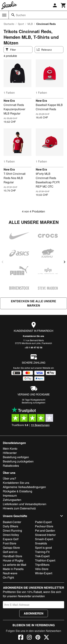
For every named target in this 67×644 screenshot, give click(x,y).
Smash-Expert (44, 539)
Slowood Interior (45, 535)
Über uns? (9, 478)
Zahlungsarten (12, 500)
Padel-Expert (43, 522)
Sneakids (41, 543)
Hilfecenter (10, 453)
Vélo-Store (41, 569)
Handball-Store (12, 556)
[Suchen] (13, 15)
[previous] (2, 261)
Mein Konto (10, 448)
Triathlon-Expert (45, 560)
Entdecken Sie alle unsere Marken (33, 303)
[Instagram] (29, 637)
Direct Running (12, 530)
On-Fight (8, 577)
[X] (46, 637)
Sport (21, 24)
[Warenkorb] (63, 5)
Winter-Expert (43, 573)
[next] (64, 261)
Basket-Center (12, 522)
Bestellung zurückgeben (33, 402)
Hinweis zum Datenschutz (19, 508)
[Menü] (4, 15)
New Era (9, 101)
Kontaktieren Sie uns (33, 336)
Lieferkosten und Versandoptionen (24, 504)
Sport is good (43, 547)
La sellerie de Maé (14, 565)
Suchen (21, 15)
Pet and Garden (45, 530)
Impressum (10, 495)
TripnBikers (42, 565)
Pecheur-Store (44, 526)
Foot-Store (9, 543)
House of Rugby (13, 560)
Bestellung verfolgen (16, 457)
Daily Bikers (10, 526)
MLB (30, 24)
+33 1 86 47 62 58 (33, 347)
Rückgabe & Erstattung (17, 491)
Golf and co (10, 552)
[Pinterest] (38, 637)
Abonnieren (33, 613)
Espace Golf (10, 539)
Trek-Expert (42, 556)
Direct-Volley (11, 535)
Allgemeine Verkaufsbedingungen (24, 487)
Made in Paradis (13, 569)
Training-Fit (42, 552)
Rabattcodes (11, 466)
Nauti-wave (10, 573)
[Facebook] (21, 637)
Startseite (9, 24)
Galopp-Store (11, 547)
